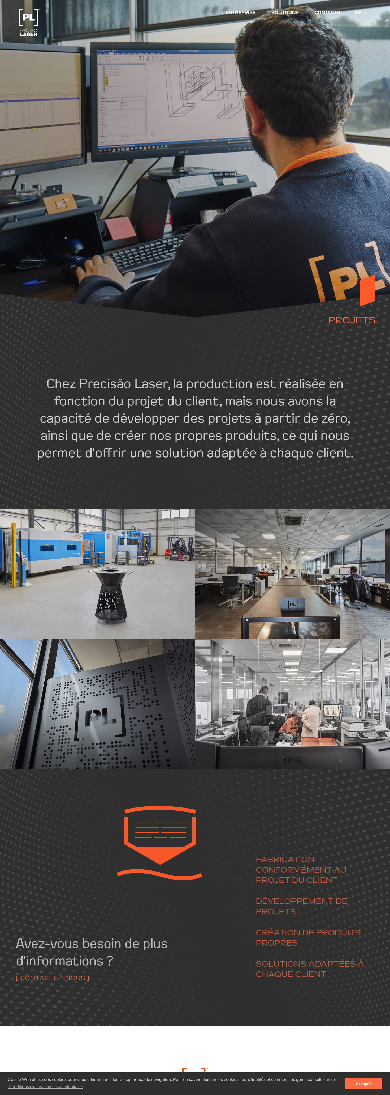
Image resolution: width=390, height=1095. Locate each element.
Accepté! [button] (364, 1083)
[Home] (57, 22)
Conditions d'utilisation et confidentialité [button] (45, 1086)
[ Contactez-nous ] (53, 975)
